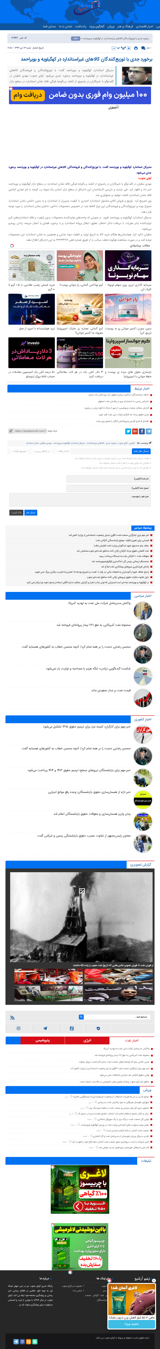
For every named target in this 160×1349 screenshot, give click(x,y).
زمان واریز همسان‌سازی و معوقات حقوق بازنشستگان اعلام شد (92, 814)
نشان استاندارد (32, 443)
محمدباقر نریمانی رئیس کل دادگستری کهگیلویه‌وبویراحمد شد (120, 561)
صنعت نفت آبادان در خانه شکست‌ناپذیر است (127, 1131)
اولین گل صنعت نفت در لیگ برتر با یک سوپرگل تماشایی (123, 1119)
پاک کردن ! (16, 513)
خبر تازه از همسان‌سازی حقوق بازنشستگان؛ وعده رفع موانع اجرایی (89, 792)
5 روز (82, 1108)
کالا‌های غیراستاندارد (95, 443)
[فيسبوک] (142, 431)
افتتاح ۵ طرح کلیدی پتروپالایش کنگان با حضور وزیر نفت (122, 421)
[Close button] (154, 1281)
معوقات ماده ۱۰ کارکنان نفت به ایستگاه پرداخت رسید (124, 556)
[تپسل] (11, 89)
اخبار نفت (131, 1041)
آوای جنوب (122, 443)
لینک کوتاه (52, 431)
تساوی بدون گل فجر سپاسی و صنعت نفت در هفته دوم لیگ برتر (119, 1108)
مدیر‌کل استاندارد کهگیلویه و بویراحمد (69, 443)
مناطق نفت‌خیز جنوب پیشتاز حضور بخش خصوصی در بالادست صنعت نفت (114, 1082)
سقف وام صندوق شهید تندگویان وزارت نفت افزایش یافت (121, 546)
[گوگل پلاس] (135, 431)
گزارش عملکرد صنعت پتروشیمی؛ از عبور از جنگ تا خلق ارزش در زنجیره (116, 408)
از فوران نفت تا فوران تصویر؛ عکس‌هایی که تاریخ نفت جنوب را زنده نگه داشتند (113, 965)
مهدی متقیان (46, 443)
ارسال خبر (107, 1291)
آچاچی (132, 443)
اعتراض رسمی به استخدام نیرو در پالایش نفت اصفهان (123, 401)
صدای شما (49, 26)
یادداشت (80, 26)
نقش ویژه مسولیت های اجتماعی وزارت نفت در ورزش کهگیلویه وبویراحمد (115, 1125)
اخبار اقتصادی (144, 26)
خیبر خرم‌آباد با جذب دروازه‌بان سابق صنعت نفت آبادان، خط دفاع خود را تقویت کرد (110, 1142)
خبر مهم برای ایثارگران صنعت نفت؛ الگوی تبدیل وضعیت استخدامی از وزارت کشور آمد (109, 535)
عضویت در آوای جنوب (72, 1286)
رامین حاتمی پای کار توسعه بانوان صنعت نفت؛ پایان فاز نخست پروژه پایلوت (114, 1062)
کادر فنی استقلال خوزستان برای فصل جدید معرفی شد (124, 1148)
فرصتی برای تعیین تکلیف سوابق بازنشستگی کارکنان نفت (122, 540)
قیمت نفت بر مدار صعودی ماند (111, 690)
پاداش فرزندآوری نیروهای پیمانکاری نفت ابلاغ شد (125, 567)
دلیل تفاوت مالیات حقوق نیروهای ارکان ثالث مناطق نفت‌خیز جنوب (118, 577)
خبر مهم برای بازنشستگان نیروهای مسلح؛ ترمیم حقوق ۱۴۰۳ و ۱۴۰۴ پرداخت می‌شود (79, 770)
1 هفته (90, 1119)
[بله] (98, 1029)
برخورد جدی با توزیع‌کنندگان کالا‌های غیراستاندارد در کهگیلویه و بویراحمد (86, 59)
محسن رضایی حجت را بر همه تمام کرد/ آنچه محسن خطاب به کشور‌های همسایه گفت (76, 647)
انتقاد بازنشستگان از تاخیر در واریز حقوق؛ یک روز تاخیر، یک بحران (118, 395)
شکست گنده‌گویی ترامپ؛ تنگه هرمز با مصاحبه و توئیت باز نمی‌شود (88, 668)
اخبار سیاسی (142, 596)
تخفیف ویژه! (132, 1324)
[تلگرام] (149, 431)
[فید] (12, 1017)
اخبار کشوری (142, 719)
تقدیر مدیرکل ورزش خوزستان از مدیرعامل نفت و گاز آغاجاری (121, 1136)
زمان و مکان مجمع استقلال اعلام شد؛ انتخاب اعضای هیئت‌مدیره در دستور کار (113, 1114)
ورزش (111, 26)
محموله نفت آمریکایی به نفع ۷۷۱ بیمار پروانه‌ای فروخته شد (93, 625)
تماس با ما (65, 26)
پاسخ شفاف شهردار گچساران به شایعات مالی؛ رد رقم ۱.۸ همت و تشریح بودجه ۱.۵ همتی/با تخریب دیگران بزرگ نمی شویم (92, 572)
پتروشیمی (43, 1040)
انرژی (87, 1040)
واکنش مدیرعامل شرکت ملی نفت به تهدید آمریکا (99, 603)
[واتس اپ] (45, 1029)
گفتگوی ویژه (96, 26)
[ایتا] (71, 1029)
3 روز (91, 1102)
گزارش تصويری (140, 865)
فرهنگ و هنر (125, 26)
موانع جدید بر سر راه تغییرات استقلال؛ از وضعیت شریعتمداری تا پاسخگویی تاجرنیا (111, 1097)
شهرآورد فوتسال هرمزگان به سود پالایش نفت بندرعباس (123, 1102)
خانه (75, 38)
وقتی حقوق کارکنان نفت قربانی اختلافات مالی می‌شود (124, 1075)
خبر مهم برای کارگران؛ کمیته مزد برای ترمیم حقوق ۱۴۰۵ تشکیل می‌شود (87, 726)
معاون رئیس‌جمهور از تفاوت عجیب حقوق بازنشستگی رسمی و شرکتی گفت (84, 835)
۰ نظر (149, 48)
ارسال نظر (30, 513)
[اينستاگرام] (18, 1029)
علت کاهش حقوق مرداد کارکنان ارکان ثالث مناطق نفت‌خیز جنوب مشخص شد (113, 551)
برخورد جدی (111, 443)
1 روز (67, 1097)
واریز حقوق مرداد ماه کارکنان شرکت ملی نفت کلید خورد (123, 415)
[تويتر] (128, 431)
